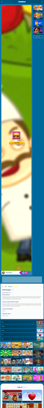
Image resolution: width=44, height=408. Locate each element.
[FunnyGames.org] (2, 286)
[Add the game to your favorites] (13, 290)
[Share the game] (29, 273)
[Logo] (22, 2)
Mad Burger (16, 286)
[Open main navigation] (2, 2)
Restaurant (10, 286)
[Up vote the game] (23, 273)
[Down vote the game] (26, 273)
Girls (6, 286)
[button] (42, 2)
